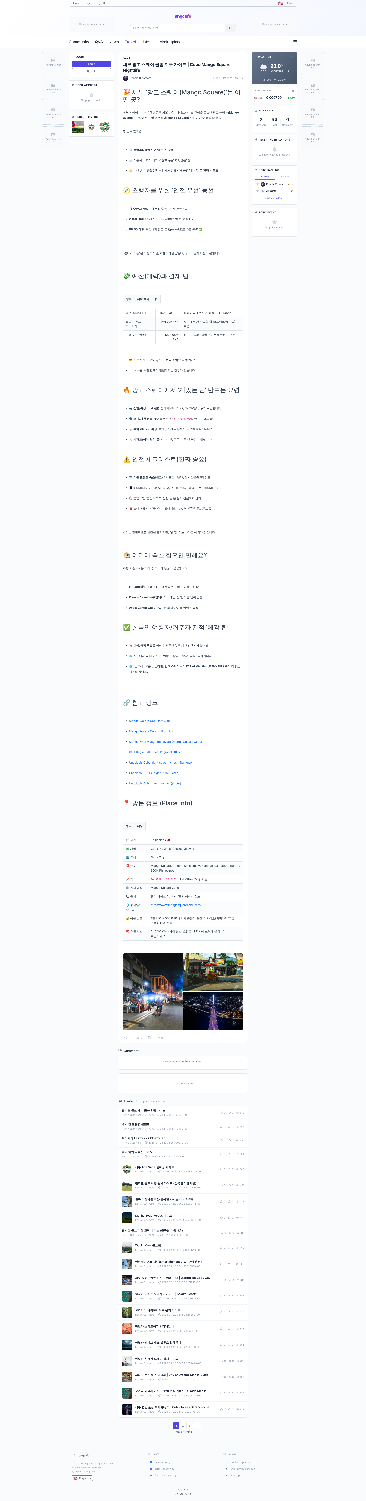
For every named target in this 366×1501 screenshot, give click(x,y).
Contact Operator (240, 1462)
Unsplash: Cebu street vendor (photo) (155, 783)
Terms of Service (164, 1468)
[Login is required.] (149, 1038)
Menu (290, 3)
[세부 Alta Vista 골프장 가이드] (78, 127)
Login (87, 3)
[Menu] (293, 41)
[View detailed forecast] (292, 57)
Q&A (99, 42)
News (114, 42)
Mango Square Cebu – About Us (151, 731)
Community (79, 42)
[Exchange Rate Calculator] (293, 90)
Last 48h (284, 176)
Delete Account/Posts (243, 1468)
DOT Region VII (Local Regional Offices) (156, 752)
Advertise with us (93, 24)
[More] (110, 85)
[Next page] (197, 1425)
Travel (130, 42)
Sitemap (235, 1475)
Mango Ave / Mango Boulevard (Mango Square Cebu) (165, 742)
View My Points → (274, 197)
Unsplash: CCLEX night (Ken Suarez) (154, 773)
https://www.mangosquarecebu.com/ (176, 905)
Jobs (146, 42)
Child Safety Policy (165, 1475)
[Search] (230, 28)
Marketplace (170, 42)
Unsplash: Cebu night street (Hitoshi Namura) (160, 762)
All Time (264, 176)
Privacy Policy (163, 1462)
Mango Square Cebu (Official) (149, 721)
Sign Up (102, 3)
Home (75, 3)
